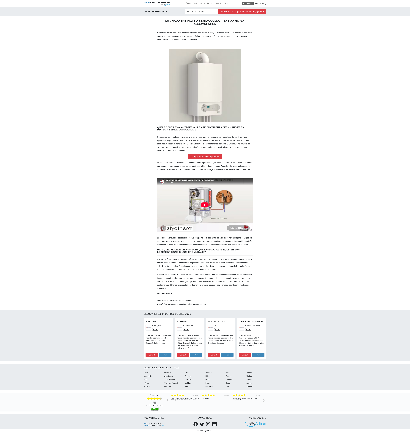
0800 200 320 (259, 3)
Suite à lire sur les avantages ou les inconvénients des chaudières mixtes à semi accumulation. (207, 245)
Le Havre (188, 379)
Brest (207, 383)
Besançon (209, 386)
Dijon (207, 379)
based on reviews (154, 403)
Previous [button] (167, 400)
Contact (152, 355)
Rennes (229, 376)
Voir (165, 355)
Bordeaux (188, 376)
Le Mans (188, 383)
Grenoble (229, 379)
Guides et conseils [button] (214, 3)
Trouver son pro (199, 3)
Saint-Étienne (169, 379)
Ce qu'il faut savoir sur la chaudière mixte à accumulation (181, 304)
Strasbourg (168, 376)
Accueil (189, 3)
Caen (228, 386)
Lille (207, 376)
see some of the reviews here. (154, 406)
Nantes (249, 373)
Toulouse (208, 373)
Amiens (249, 383)
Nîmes (146, 383)
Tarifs (226, 3)
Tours (228, 383)
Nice (227, 373)
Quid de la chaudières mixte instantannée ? (175, 301)
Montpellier (148, 376)
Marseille (167, 373)
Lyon (187, 373)
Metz (187, 386)
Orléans (250, 386)
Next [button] (264, 400)
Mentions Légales (202, 431)
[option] (184, 402)
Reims (146, 379)
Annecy (147, 386)
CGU (212, 431)
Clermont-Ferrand (171, 383)
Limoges (167, 386)
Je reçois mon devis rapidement (205, 156)
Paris (146, 373)
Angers (249, 379)
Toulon (249, 376)
